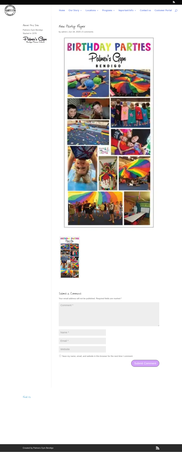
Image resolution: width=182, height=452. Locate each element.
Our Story (74, 10)
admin (64, 32)
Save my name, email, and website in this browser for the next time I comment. (97, 356)
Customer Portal (163, 10)
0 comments (87, 32)
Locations (91, 10)
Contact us (145, 10)
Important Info (126, 10)
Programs (107, 10)
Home (62, 10)
